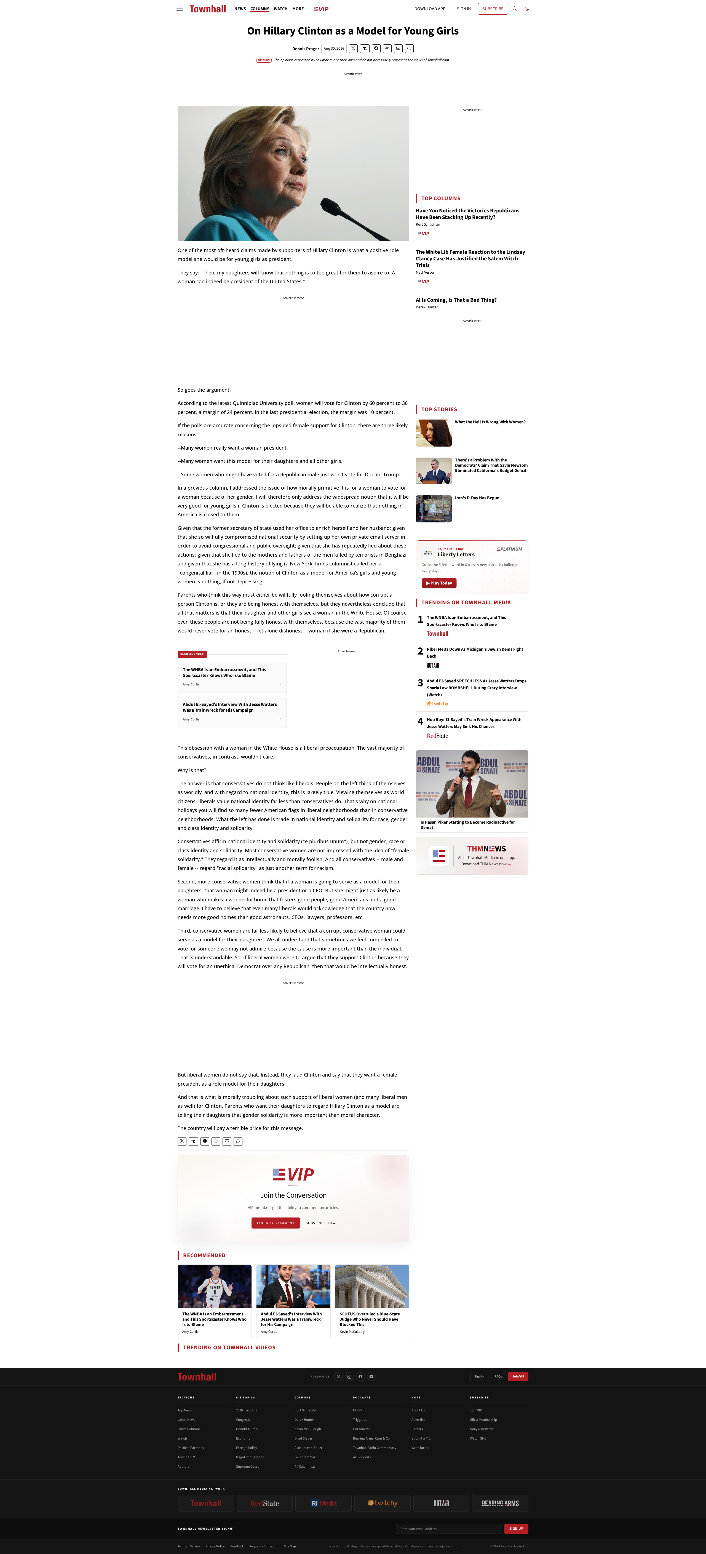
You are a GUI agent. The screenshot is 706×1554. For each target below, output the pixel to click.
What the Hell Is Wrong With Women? (490, 422)
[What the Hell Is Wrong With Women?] (434, 433)
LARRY (357, 1410)
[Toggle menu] (179, 8)
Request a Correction (264, 1546)
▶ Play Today (439, 583)
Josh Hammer (305, 1457)
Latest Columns (189, 1429)
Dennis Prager (305, 49)
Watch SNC (478, 1438)
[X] (338, 1376)
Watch (182, 1438)
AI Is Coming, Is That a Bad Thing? (456, 300)
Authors (183, 1466)
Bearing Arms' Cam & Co (371, 1438)
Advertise (418, 1419)
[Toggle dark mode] (527, 9)
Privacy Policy (215, 1546)
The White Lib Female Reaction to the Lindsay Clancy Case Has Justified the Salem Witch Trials (470, 258)
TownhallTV (186, 1457)
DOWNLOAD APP (429, 9)
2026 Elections (246, 1410)
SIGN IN (464, 9)
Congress (243, 1419)
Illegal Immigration (250, 1457)
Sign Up (516, 1528)
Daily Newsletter (482, 1429)
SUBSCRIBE (492, 9)
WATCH (281, 9)
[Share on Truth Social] (365, 48)
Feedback (237, 1546)
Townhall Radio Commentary (374, 1447)
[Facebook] (360, 1376)
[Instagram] (349, 1376)
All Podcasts (362, 1457)
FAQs (498, 1376)
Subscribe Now (321, 1223)
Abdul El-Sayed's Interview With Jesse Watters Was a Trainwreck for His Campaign (291, 1319)
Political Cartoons (191, 1447)
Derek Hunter (304, 1419)
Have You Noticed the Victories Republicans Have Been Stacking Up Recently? (468, 214)
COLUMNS (259, 9)
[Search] (515, 9)
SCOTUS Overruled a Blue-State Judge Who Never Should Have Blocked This (370, 1319)
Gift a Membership (483, 1419)
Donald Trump (247, 1429)
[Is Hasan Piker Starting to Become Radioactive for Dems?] (472, 784)
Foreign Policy (246, 1447)
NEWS (240, 9)
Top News (185, 1410)
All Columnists (305, 1466)
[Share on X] (353, 48)
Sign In (479, 1376)
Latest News (186, 1419)
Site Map (290, 1546)
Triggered (360, 1419)
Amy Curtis (190, 1331)
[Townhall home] (197, 1377)
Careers (417, 1429)
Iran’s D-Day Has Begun (477, 498)
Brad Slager (303, 1438)
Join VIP (518, 1376)
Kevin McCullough (353, 1331)
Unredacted (361, 1429)
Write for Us (420, 1447)
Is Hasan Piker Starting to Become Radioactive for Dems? (468, 825)
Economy (243, 1438)
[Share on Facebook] (376, 48)
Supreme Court (247, 1466)
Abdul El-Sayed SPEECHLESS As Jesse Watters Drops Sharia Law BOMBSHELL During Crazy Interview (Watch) (476, 688)
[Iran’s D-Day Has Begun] (434, 508)
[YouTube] (371, 1376)
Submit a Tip (420, 1438)
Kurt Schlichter (306, 1410)
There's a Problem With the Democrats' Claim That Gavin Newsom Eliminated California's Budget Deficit (491, 466)
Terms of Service (189, 1546)
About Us (418, 1410)
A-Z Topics (245, 1398)
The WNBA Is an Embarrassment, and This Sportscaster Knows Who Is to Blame (214, 1319)
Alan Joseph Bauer (308, 1447)
